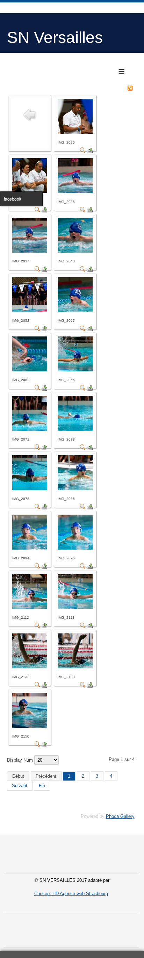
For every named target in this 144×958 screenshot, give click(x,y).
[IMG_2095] (75, 548)
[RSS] (130, 89)
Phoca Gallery (120, 816)
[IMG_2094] (29, 548)
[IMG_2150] (29, 726)
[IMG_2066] (75, 369)
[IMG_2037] (29, 251)
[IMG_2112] (29, 607)
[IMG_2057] (75, 310)
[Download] (90, 151)
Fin (42, 785)
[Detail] (83, 151)
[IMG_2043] (75, 251)
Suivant (19, 785)
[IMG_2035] (75, 191)
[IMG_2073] (75, 429)
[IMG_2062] (29, 369)
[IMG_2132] (29, 666)
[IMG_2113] (75, 607)
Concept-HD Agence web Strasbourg (71, 893)
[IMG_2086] (75, 488)
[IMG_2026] (75, 132)
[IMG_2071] (29, 429)
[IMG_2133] (75, 666)
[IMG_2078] (29, 488)
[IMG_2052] (29, 310)
